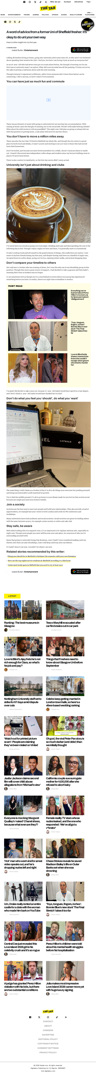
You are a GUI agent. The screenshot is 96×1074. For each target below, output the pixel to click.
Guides (64, 14)
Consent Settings (48, 1048)
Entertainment (14, 14)
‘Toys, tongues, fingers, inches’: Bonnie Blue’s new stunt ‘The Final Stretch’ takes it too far (79, 327)
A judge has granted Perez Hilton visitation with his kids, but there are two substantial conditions (22, 987)
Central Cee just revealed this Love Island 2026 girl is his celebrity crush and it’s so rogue (22, 947)
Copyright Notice (48, 1044)
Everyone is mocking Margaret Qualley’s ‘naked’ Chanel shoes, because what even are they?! (22, 821)
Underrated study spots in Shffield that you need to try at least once (35, 565)
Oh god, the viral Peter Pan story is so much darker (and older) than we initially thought (65, 742)
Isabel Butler (17, 50)
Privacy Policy (48, 1052)
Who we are (55, 2)
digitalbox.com (50, 1071)
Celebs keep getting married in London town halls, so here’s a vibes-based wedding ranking (63, 702)
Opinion (55, 14)
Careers (48, 1030)
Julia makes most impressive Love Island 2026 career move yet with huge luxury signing (65, 987)
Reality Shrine (76, 14)
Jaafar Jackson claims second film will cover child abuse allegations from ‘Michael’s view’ (22, 781)
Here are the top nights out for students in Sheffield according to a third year (39, 561)
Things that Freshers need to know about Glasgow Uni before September (64, 662)
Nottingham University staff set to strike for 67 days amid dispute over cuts (22, 702)
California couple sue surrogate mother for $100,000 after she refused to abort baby (63, 781)
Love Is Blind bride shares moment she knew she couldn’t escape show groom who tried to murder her (80, 359)
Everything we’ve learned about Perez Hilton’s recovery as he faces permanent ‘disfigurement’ (79, 294)
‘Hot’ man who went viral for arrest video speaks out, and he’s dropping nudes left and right (23, 864)
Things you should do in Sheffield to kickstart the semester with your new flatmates (41, 556)
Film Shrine (90, 14)
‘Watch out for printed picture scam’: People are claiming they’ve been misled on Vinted (21, 742)
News (3, 14)
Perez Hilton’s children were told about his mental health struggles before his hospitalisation (64, 947)
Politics (45, 14)
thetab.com (44, 1065)
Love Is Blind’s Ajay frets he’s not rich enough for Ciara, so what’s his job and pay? (22, 662)
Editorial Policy (48, 1039)
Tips (88, 2)
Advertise (78, 2)
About (48, 1026)
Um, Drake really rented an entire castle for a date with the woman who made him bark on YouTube (22, 907)
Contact (67, 2)
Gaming (36, 14)
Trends (27, 14)
